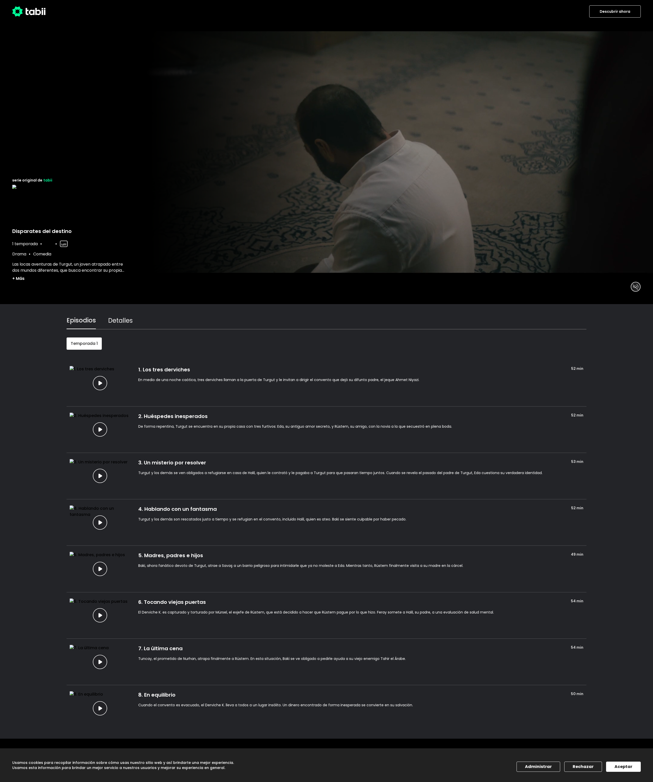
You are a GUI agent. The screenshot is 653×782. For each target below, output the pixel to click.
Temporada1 (84, 343)
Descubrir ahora (615, 11)
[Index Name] (100, 383)
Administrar (538, 767)
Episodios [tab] (81, 320)
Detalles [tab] (120, 320)
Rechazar (583, 767)
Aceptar (623, 767)
